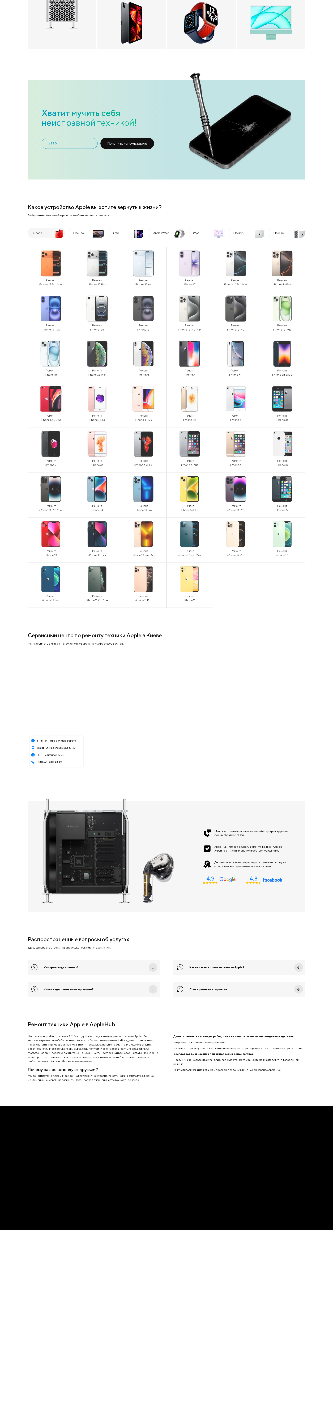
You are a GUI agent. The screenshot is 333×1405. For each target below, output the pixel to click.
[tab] (46, 325)
